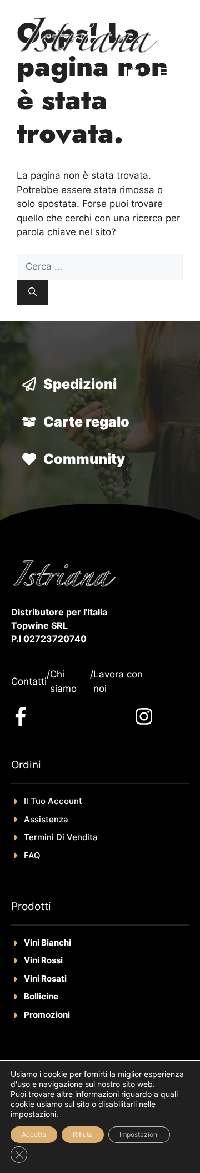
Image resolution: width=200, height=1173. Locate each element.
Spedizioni (80, 384)
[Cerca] (32, 292)
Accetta (34, 1134)
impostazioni (33, 1114)
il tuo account (53, 801)
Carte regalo (86, 421)
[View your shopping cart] (133, 72)
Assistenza (46, 819)
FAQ (32, 855)
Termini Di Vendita (61, 837)
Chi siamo (63, 681)
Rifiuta (83, 1134)
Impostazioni (139, 1134)
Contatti (29, 681)
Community (84, 459)
